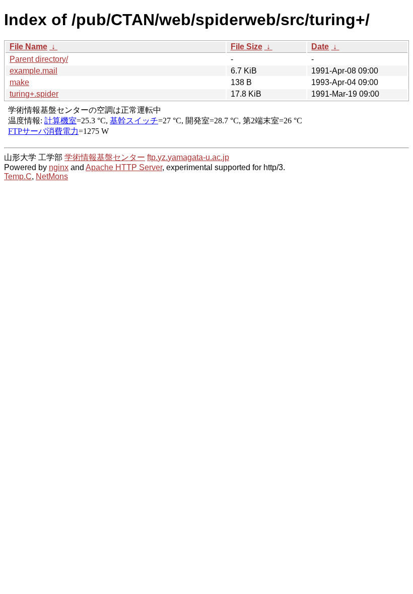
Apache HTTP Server (124, 167)
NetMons (52, 176)
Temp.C (18, 176)
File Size (246, 46)
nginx (58, 167)
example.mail (33, 70)
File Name (28, 46)
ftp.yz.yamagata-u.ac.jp (188, 157)
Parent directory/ (39, 59)
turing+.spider (34, 94)
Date (320, 46)
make (19, 82)
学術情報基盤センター (104, 157)
